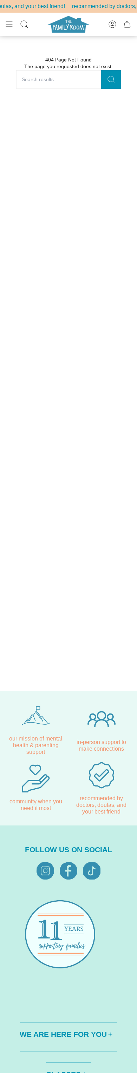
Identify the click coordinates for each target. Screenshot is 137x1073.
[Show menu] (9, 24)
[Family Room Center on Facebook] (68, 871)
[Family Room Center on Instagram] (45, 871)
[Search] (111, 79)
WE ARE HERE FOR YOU (63, 1034)
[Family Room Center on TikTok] (91, 871)
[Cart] (127, 24)
